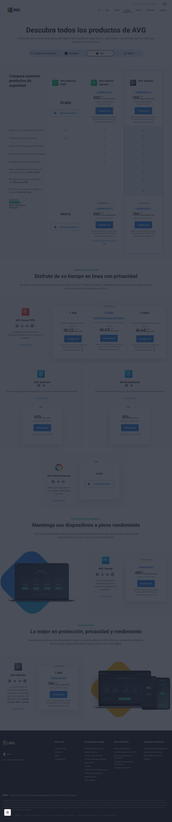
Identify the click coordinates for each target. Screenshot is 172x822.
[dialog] (86, 411)
